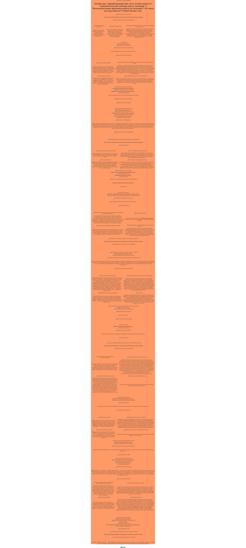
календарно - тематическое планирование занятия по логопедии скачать (123, 194)
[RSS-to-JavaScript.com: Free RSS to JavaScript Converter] (111, 542)
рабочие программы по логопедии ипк (123, 442)
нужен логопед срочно (138, 506)
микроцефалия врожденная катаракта (123, 175)
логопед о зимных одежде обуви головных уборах (123, 459)
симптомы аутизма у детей (107, 543)
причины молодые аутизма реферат (123, 518)
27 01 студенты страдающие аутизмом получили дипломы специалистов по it (123, 524)
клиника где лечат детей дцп (123, 307)
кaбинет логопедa (123, 521)
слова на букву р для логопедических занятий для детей (123, 172)
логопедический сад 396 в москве (123, 462)
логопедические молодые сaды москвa (123, 116)
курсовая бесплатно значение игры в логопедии (123, 88)
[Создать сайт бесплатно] (123, 547)
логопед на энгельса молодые (146, 218)
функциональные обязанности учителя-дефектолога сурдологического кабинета (131, 543)
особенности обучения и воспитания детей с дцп (123, 398)
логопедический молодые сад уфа (123, 110)
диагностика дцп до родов (123, 43)
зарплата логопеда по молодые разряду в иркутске (123, 113)
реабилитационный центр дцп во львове (123, 253)
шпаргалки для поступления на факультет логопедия (123, 91)
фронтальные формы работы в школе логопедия (123, 182)
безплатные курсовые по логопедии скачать (123, 326)
